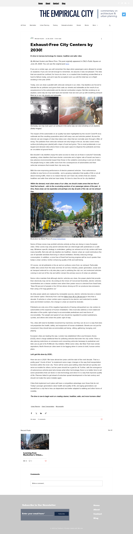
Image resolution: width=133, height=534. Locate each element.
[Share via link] (46, 413)
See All (110, 430)
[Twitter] (124, 14)
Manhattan (33, 25)
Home (96, 505)
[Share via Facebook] (31, 413)
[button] (110, 25)
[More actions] (101, 38)
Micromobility (60, 406)
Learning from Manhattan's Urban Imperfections (32, 454)
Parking (55, 25)
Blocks (87, 25)
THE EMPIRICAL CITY (66, 13)
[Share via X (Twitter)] (36, 413)
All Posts (23, 25)
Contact (97, 514)
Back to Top (3, 525)
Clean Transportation (48, 406)
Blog (95, 518)
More (94, 25)
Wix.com (80, 528)
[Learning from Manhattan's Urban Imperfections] (35, 442)
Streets (79, 25)
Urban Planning (44, 25)
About (96, 510)
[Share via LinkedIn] (41, 413)
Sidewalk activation (67, 25)
